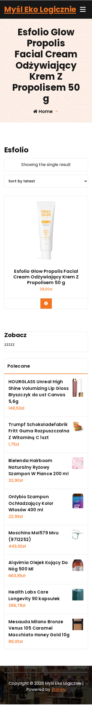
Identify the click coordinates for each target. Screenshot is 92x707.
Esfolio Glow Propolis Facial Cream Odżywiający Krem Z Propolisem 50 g (46, 276)
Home (45, 111)
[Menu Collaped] (83, 9)
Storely (58, 689)
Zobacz (50, 303)
